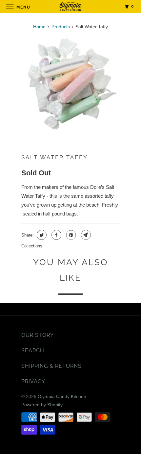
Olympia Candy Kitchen (62, 396)
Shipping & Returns (51, 366)
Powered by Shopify (42, 404)
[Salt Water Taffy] (70, 85)
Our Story (37, 335)
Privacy (33, 381)
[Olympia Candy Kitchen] (70, 6)
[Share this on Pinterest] (70, 235)
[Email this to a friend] (85, 235)
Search (32, 350)
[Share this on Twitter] (41, 235)
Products (60, 26)
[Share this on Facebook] (55, 235)
